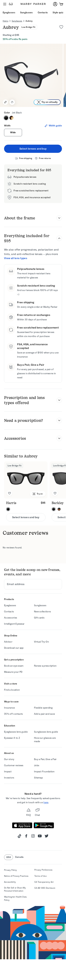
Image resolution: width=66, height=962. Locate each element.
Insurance (9, 707)
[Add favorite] (9, 493)
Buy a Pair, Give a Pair (45, 759)
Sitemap (38, 777)
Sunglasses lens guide (46, 731)
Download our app (14, 647)
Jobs (36, 765)
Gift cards (39, 617)
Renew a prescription (45, 665)
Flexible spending (43, 707)
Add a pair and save (44, 713)
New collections (42, 611)
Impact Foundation (44, 771)
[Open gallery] (31, 75)
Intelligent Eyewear (14, 623)
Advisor (8, 641)
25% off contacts (13, 713)
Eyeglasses (10, 605)
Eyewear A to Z (12, 738)
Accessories (10, 617)
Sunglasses (17, 21)
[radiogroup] (33, 118)
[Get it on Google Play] (44, 825)
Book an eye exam (13, 665)
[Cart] (61, 4)
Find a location (12, 689)
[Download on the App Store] (22, 825)
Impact (8, 771)
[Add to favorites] (61, 27)
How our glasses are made (45, 740)
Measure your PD (13, 672)
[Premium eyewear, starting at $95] (11, 4)
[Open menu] (5, 4)
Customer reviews (13, 765)
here (45, 802)
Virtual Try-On (41, 641)
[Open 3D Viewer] (12, 102)
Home (5, 21)
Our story (9, 759)
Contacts (9, 611)
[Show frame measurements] (5, 102)
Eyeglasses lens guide (16, 731)
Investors (9, 777)
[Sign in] (55, 4)
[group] (33, 75)
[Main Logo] (33, 4)
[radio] (6, 118)
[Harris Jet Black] (26, 480)
